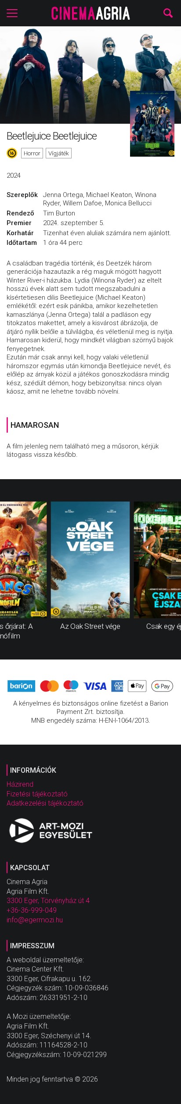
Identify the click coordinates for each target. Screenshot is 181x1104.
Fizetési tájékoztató (37, 794)
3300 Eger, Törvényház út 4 (48, 900)
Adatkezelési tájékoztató (45, 803)
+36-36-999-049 (32, 910)
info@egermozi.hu (35, 920)
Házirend (20, 784)
